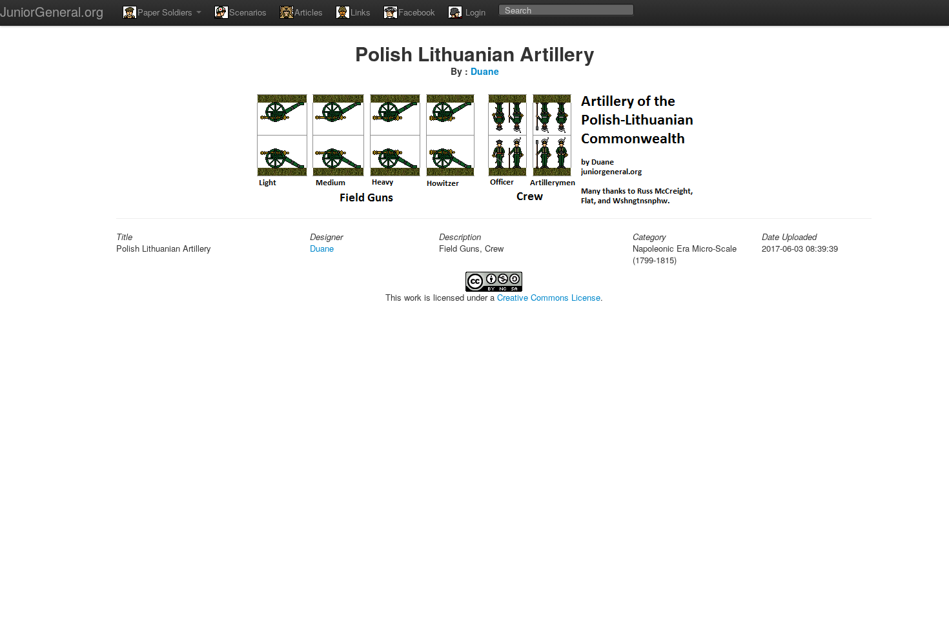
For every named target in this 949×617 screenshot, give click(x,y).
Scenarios (248, 12)
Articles (308, 12)
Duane (485, 71)
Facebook (416, 12)
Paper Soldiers (166, 12)
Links (361, 12)
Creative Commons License (548, 297)
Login (474, 12)
